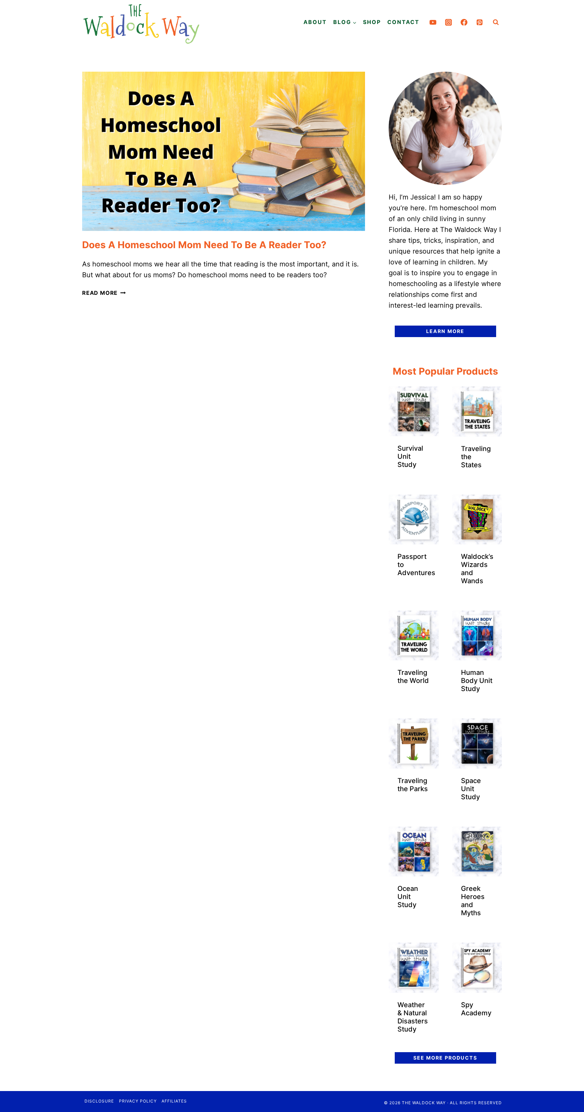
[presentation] (223, 151)
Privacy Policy (138, 1101)
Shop (372, 22)
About (315, 22)
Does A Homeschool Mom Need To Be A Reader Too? (204, 245)
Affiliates (174, 1101)
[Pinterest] (479, 22)
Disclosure (99, 1101)
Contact (403, 22)
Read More (104, 292)
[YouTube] (433, 22)
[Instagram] (448, 22)
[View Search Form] (496, 22)
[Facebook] (464, 22)
